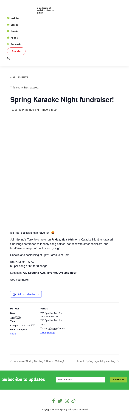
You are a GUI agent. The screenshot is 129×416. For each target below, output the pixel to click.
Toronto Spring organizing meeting (96, 361)
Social (13, 333)
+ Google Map (47, 332)
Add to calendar (26, 294)
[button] (64, 59)
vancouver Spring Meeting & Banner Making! (38, 361)
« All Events (19, 77)
